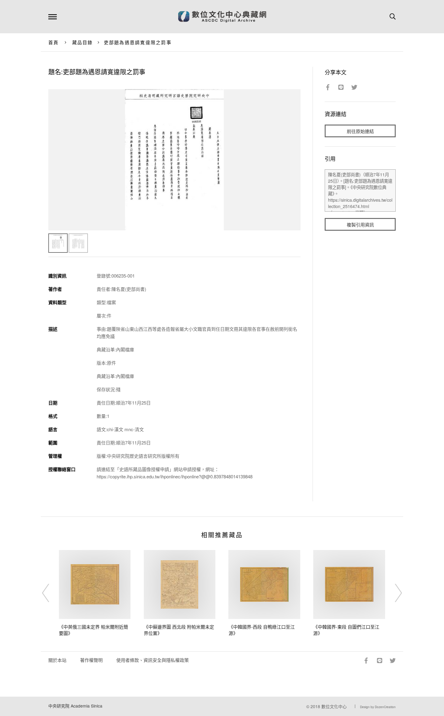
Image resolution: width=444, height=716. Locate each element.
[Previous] (51, 593)
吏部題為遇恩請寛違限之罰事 (138, 42)
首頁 (53, 42)
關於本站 (57, 660)
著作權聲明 (91, 660)
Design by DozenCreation (378, 707)
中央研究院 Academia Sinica (75, 706)
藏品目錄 (82, 42)
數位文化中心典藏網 (222, 16)
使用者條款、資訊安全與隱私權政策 (152, 660)
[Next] (393, 593)
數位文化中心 (334, 706)
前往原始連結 (360, 131)
